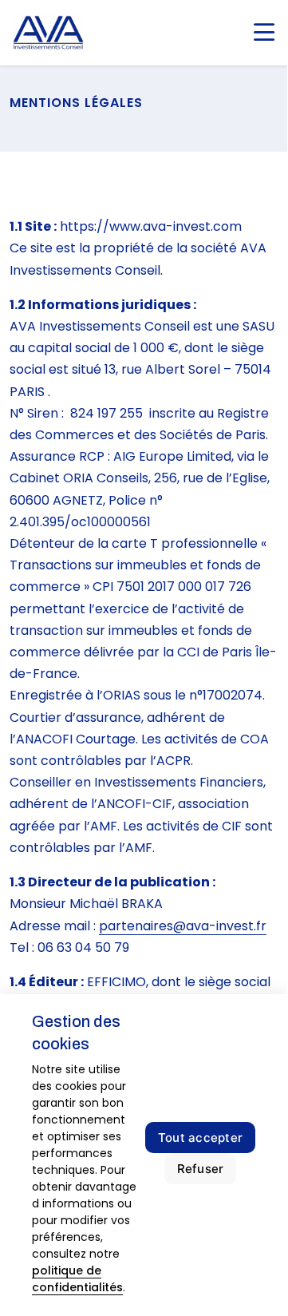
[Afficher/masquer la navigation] (264, 33)
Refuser (200, 1168)
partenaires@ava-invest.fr (182, 926)
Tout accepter (200, 1137)
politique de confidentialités (77, 1278)
